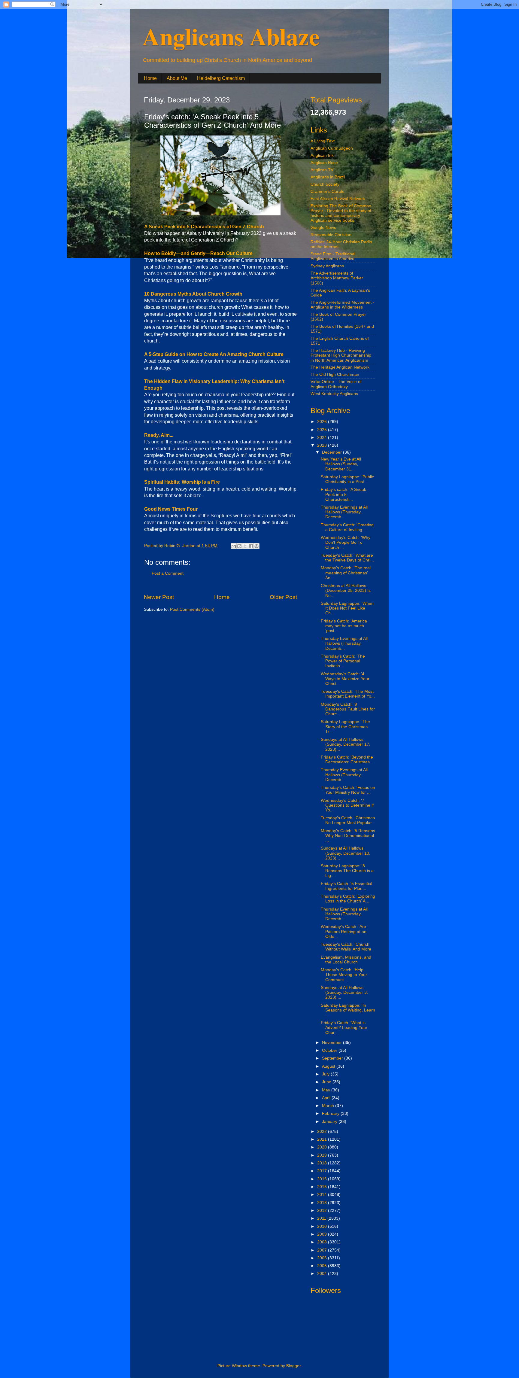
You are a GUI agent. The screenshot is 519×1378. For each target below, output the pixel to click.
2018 (322, 1163)
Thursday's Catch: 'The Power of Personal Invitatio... (343, 661)
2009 (322, 1234)
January (330, 1121)
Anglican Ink (322, 155)
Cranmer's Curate (327, 191)
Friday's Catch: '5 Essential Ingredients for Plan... (346, 886)
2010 (322, 1226)
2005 (322, 1266)
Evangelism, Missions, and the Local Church (346, 959)
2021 (322, 1139)
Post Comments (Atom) (192, 609)
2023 (322, 445)
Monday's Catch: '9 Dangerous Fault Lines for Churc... (348, 709)
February (331, 1113)
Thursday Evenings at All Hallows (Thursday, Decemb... (344, 512)
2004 (322, 1273)
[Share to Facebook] (251, 546)
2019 (322, 1155)
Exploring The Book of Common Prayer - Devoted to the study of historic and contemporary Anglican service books (341, 213)
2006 (322, 1258)
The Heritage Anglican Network (340, 367)
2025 (322, 429)
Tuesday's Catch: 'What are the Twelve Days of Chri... (347, 557)
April (327, 1098)
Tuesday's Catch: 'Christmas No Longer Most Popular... (348, 820)
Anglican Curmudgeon (332, 148)
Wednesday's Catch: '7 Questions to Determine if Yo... (347, 805)
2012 (322, 1210)
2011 (322, 1218)
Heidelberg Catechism (221, 78)
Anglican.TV (322, 170)
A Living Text (323, 141)
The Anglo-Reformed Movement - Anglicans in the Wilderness (342, 304)
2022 (322, 1131)
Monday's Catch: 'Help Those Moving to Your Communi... (344, 975)
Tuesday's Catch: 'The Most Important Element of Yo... (348, 693)
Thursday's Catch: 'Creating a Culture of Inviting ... (347, 527)
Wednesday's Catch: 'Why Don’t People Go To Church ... (345, 542)
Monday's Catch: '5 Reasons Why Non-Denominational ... (348, 836)
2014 (322, 1194)
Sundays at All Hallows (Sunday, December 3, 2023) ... (344, 992)
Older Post (283, 597)
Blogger (293, 1366)
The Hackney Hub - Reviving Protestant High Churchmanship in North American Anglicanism (341, 355)
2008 (322, 1242)
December (332, 452)
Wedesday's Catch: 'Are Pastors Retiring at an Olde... (343, 931)
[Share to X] (245, 546)
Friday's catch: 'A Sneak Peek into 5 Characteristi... (343, 494)
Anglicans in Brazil (328, 177)
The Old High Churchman (335, 374)
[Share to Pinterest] (256, 546)
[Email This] (234, 546)
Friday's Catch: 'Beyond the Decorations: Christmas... (347, 759)
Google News (323, 227)
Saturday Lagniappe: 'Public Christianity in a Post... (347, 479)
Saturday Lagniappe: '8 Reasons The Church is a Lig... (347, 871)
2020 (322, 1147)
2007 (322, 1250)
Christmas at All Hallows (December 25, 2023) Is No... (346, 590)
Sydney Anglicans (327, 266)
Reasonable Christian (331, 235)
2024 (322, 437)
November (332, 1042)
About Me (177, 78)
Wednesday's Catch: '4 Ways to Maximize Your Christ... (345, 679)
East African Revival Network (338, 198)
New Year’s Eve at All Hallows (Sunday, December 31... (341, 464)
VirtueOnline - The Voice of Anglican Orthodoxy (336, 384)
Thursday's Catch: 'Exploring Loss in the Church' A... (348, 898)
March (328, 1105)
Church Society (325, 184)
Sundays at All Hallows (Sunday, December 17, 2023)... (345, 744)
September (333, 1058)
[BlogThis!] (239, 546)
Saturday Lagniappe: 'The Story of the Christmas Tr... (345, 726)
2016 (322, 1179)
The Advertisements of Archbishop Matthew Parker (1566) (337, 278)
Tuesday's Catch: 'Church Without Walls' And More (346, 946)
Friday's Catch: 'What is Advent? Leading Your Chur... (344, 1028)
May (326, 1090)
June (327, 1082)
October (330, 1050)
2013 (322, 1202)
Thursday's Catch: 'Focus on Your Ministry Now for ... (348, 790)
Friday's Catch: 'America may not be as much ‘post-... (344, 626)
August (329, 1066)
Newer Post (159, 597)
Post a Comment (168, 573)
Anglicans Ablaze (231, 36)
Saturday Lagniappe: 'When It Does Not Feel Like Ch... (347, 608)
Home (150, 78)
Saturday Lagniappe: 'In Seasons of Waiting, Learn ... (348, 1010)
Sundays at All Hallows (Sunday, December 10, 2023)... (345, 853)
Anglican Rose (324, 162)
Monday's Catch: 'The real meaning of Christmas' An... (346, 573)
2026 (322, 421)
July (326, 1074)
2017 (322, 1171)
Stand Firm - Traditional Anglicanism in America (333, 256)
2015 (322, 1187)
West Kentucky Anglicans (334, 393)
